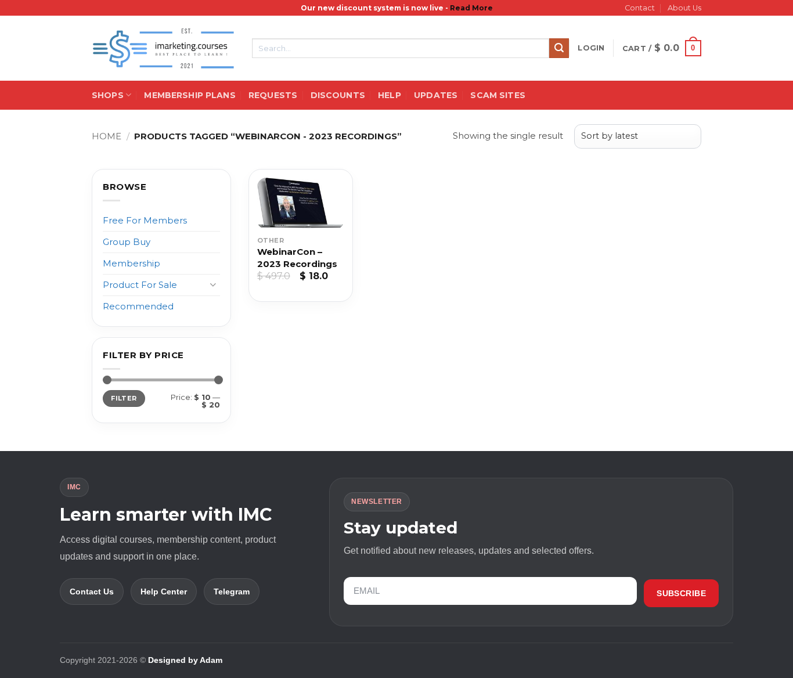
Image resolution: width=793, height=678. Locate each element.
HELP (389, 95)
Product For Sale (140, 284)
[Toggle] (213, 284)
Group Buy (126, 241)
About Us (684, 7)
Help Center (163, 591)
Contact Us (92, 591)
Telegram (232, 591)
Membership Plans (189, 95)
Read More (471, 7)
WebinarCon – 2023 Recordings (297, 257)
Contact (640, 7)
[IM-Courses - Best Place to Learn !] (163, 48)
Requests (272, 95)
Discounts (338, 95)
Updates (435, 95)
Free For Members (145, 220)
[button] (591, 48)
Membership (131, 263)
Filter (123, 398)
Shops (108, 95)
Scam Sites (497, 95)
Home (106, 136)
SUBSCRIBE (681, 593)
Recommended (138, 306)
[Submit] (559, 48)
